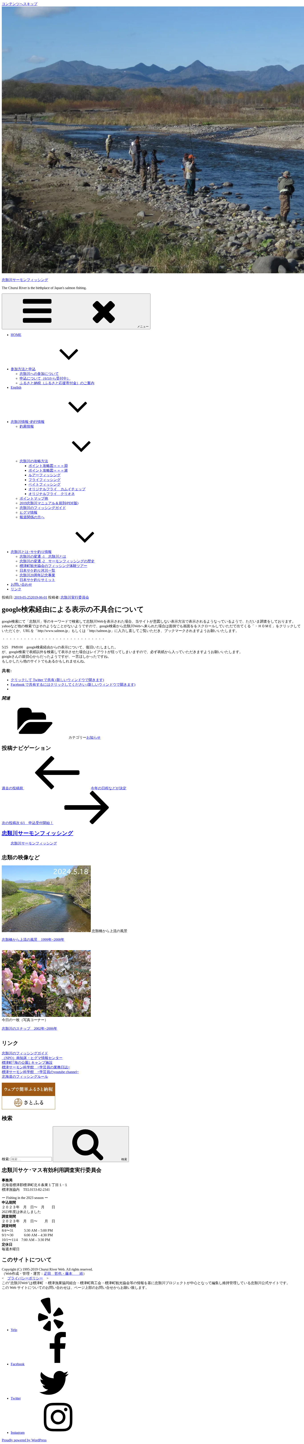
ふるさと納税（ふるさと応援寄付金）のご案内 (57, 383)
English (16, 387)
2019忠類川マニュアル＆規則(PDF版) (49, 503)
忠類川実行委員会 (75, 597)
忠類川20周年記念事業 (37, 575)
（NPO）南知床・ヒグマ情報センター (32, 1058)
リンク (16, 589)
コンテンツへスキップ (19, 4)
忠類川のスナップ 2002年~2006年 (29, 1028)
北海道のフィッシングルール (25, 1076)
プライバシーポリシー (25, 1278)
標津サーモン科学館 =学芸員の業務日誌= (36, 1067)
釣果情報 (27, 426)
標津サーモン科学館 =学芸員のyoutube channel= (40, 1072)
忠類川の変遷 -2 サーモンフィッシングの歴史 (57, 561)
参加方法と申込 (23, 369)
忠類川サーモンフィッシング (25, 280)
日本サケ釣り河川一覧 (37, 570)
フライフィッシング (44, 480)
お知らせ (93, 737)
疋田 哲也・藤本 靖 (63, 1273)
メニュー (143, 326)
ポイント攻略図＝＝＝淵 (48, 466)
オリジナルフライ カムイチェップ (56, 489)
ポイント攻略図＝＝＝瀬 (48, 470)
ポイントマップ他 (34, 498)
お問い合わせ (21, 584)
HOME (16, 335)
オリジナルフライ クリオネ (51, 494)
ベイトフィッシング (44, 484)
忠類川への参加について (39, 374)
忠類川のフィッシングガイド (43, 508)
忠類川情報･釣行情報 (28, 422)
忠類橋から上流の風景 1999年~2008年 (33, 939)
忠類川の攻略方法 (34, 461)
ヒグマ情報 (28, 512)
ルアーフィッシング (44, 475)
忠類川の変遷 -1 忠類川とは (43, 556)
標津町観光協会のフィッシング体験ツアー (53, 566)
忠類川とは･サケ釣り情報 (31, 552)
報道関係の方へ (32, 517)
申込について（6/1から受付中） (45, 378)
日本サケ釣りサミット (37, 580)
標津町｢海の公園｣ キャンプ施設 (27, 1062)
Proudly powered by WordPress (24, 1440)
